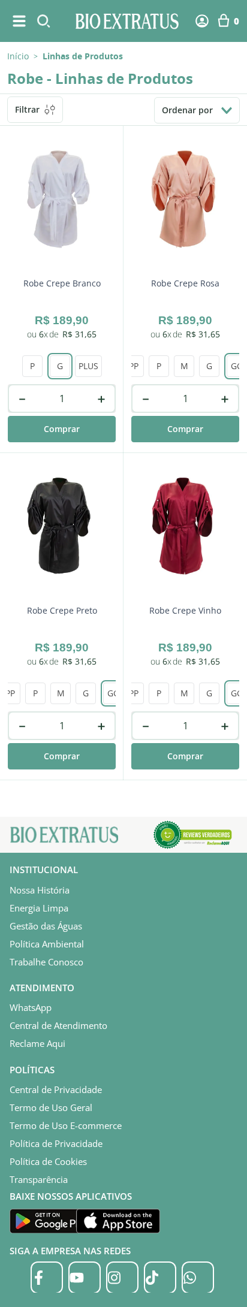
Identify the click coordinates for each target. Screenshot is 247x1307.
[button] (60, 366)
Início (18, 56)
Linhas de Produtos (83, 56)
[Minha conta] (202, 21)
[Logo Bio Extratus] (127, 21)
